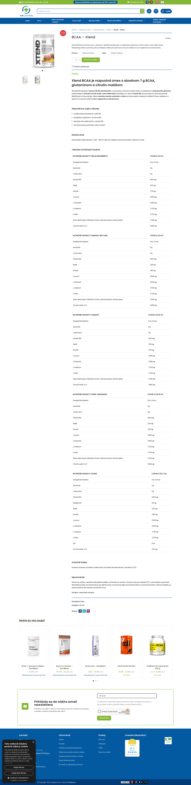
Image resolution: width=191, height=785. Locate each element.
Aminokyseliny (99, 30)
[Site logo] (27, 11)
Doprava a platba (104, 752)
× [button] (33, 742)
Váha (104, 53)
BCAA (109, 30)
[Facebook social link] (147, 2)
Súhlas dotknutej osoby (67, 760)
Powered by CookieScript (19, 780)
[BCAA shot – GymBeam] (95, 645)
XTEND (168, 38)
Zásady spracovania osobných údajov (72, 752)
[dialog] (19, 761)
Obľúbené (102, 744)
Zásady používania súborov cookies (71, 756)
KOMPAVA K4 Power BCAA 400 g (157, 667)
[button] (18, 778)
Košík (100, 748)
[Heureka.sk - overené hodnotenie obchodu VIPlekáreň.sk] (132, 747)
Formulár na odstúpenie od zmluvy (71, 764)
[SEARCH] (142, 11)
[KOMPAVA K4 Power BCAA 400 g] (157, 645)
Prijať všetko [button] (19, 767)
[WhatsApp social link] (84, 611)
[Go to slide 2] (44, 70)
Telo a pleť (76, 21)
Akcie (28, 21)
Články (61, 739)
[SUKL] (168, 740)
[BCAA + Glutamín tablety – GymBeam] (33, 645)
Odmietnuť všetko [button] (19, 773)
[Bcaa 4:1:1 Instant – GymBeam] (64, 645)
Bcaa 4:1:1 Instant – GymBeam (64, 667)
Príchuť (74, 53)
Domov (74, 30)
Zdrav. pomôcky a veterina (159, 21)
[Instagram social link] (151, 2)
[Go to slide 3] (97, 680)
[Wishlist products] (156, 11)
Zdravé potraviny (135, 21)
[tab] (75, 74)
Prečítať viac (8, 763)
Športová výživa (114, 21)
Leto (39, 21)
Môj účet (102, 739)
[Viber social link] (88, 611)
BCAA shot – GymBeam (95, 666)
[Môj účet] (149, 11)
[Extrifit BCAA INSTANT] (126, 645)
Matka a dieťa (94, 21)
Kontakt (61, 744)
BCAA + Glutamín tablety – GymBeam (33, 667)
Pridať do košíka (91, 60)
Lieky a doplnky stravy (58, 21)
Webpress (72, 782)
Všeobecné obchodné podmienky (70, 748)
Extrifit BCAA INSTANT (126, 666)
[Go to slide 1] (42, 70)
